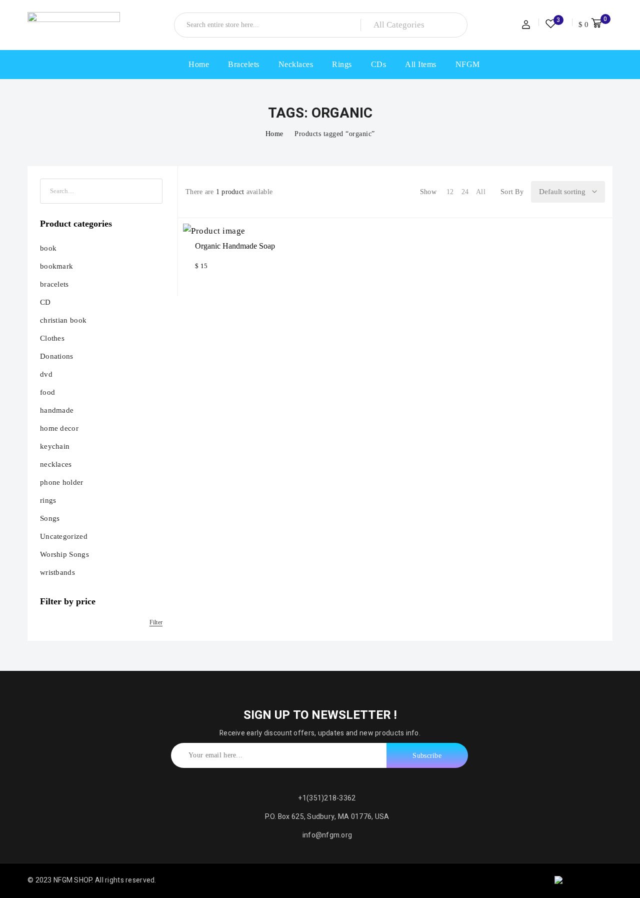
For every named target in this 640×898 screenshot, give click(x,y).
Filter (156, 622)
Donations (57, 356)
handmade (57, 410)
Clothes (52, 338)
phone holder (62, 482)
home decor (59, 428)
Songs (50, 518)
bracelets (54, 284)
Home (275, 134)
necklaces (56, 464)
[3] (551, 26)
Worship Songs (64, 554)
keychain (55, 446)
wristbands (57, 572)
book (48, 248)
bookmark (56, 266)
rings (48, 500)
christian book (63, 320)
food (47, 392)
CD (45, 302)
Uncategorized (64, 536)
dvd (46, 374)
